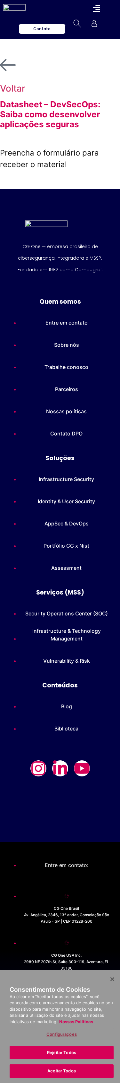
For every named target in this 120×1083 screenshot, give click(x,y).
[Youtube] (82, 768)
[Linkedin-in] (60, 768)
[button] (96, 9)
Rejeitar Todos (61, 1052)
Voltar (12, 88)
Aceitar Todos (61, 1070)
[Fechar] (112, 979)
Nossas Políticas (76, 1021)
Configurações (61, 1034)
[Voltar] (8, 65)
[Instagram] (38, 768)
